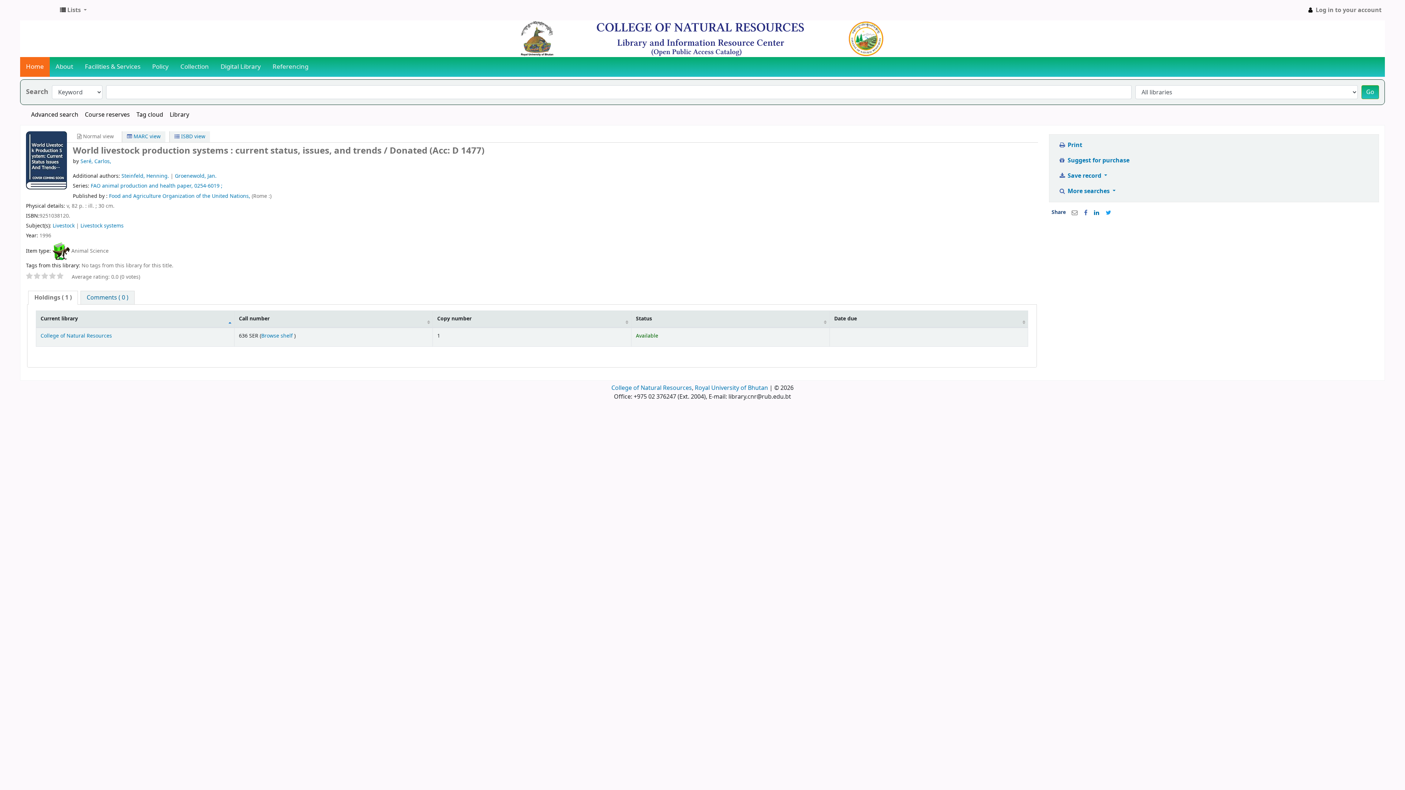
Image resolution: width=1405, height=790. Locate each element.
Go (1370, 92)
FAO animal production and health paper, (142, 186)
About (64, 66)
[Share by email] (1074, 213)
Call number (254, 319)
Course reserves (107, 114)
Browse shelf (277, 336)
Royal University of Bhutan (731, 388)
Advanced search (54, 114)
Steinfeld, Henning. (145, 176)
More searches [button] (1088, 191)
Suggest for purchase (1097, 160)
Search (37, 92)
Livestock (64, 226)
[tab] (53, 298)
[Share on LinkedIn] (1096, 213)
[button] (73, 10)
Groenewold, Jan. (196, 176)
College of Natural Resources (76, 336)
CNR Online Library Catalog (38, 10)
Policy (160, 66)
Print (1074, 145)
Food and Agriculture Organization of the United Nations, (180, 196)
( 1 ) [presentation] (53, 297)
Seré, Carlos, (95, 161)
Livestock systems (102, 226)
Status (644, 319)
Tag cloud (149, 114)
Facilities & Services (112, 66)
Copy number (454, 319)
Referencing (290, 66)
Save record (1084, 176)
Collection (194, 66)
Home (35, 66)
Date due (845, 319)
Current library (59, 319)
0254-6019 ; (208, 186)
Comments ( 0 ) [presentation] (107, 297)
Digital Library (241, 66)
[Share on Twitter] (1108, 213)
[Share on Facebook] (1086, 213)
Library (179, 114)
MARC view (146, 136)
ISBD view (192, 136)
